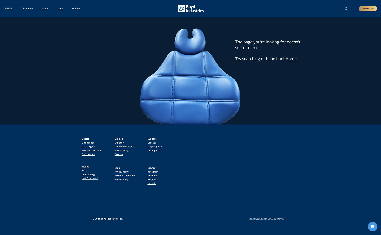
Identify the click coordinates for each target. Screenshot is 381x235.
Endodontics (88, 154)
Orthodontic (88, 142)
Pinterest (152, 179)
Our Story (119, 142)
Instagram (152, 171)
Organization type (86, 31)
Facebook (152, 175)
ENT (84, 170)
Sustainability (122, 150)
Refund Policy (122, 179)
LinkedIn (151, 183)
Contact (151, 142)
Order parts (153, 150)
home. (292, 58)
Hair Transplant (90, 178)
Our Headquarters (124, 146)
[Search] (346, 8)
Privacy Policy (122, 171)
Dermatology (88, 174)
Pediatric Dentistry (91, 150)
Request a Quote (368, 9)
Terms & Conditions (125, 175)
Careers (119, 154)
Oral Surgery (88, 146)
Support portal (154, 146)
